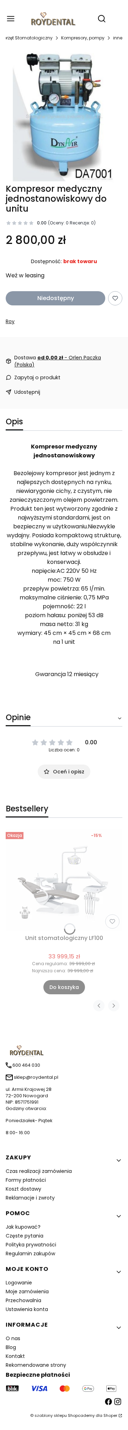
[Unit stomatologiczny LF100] (64, 880)
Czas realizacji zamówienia (39, 1171)
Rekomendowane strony (36, 1365)
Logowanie (19, 1282)
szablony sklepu (50, 1415)
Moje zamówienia (27, 1291)
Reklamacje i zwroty (30, 1197)
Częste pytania (24, 1235)
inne (117, 38)
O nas (13, 1338)
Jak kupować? (23, 1226)
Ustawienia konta (27, 1309)
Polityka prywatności (31, 1244)
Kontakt (15, 1356)
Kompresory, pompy (83, 38)
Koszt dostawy (23, 1188)
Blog (11, 1347)
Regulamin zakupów (30, 1253)
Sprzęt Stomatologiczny (27, 38)
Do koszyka (64, 987)
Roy (10, 321)
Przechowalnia (23, 1300)
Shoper (110, 1415)
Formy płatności (26, 1180)
